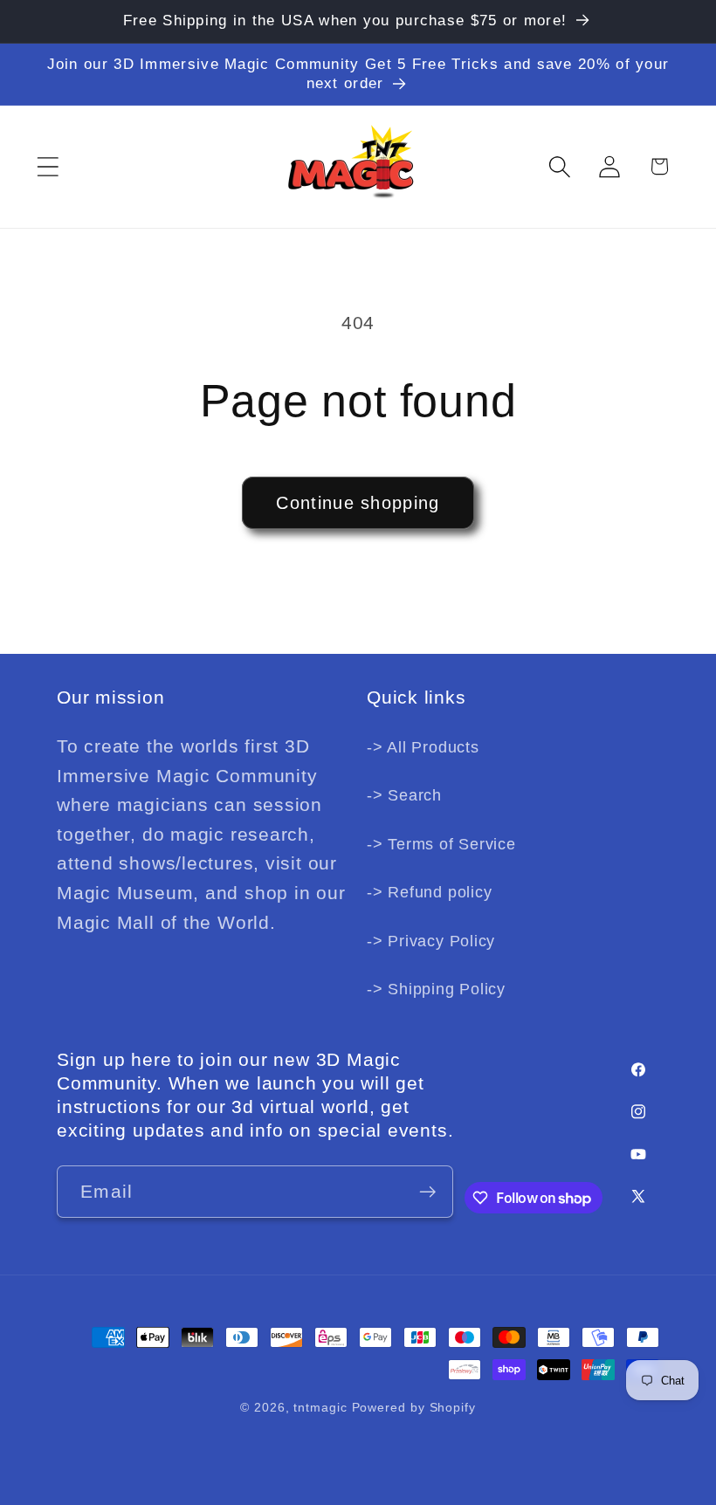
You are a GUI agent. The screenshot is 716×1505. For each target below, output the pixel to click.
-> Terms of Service (441, 844)
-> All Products (423, 747)
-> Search (404, 795)
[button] (47, 166)
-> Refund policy (429, 892)
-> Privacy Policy (431, 941)
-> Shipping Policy (436, 989)
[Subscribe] (427, 1192)
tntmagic (320, 1407)
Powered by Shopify (414, 1407)
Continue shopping (357, 502)
